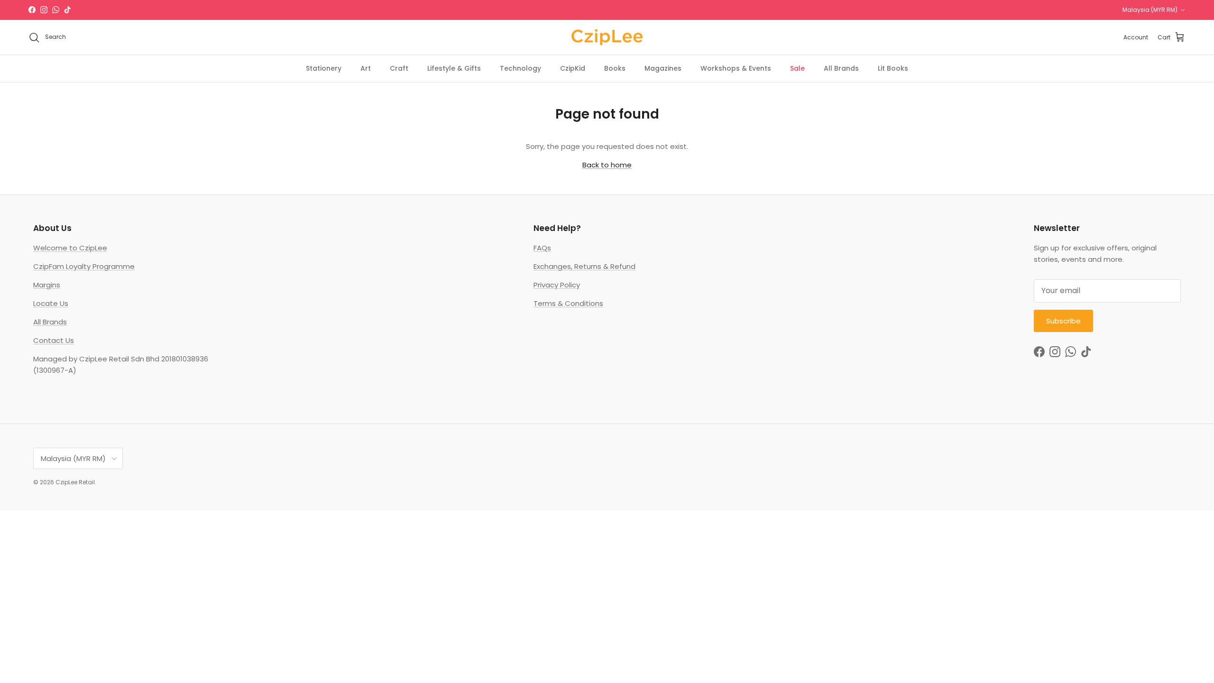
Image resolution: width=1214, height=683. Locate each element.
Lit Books (893, 68)
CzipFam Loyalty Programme (84, 266)
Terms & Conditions (568, 303)
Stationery (323, 68)
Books (614, 68)
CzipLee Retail (75, 482)
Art (365, 68)
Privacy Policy (556, 285)
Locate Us (50, 303)
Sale (797, 68)
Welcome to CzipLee (70, 248)
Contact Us (53, 340)
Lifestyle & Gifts (454, 68)
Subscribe (1063, 321)
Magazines (662, 68)
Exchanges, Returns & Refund (584, 266)
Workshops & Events (735, 68)
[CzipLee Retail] (607, 37)
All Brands (841, 68)
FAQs (542, 248)
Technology (520, 68)
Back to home (607, 165)
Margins (46, 285)
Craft (399, 68)
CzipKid (572, 68)
